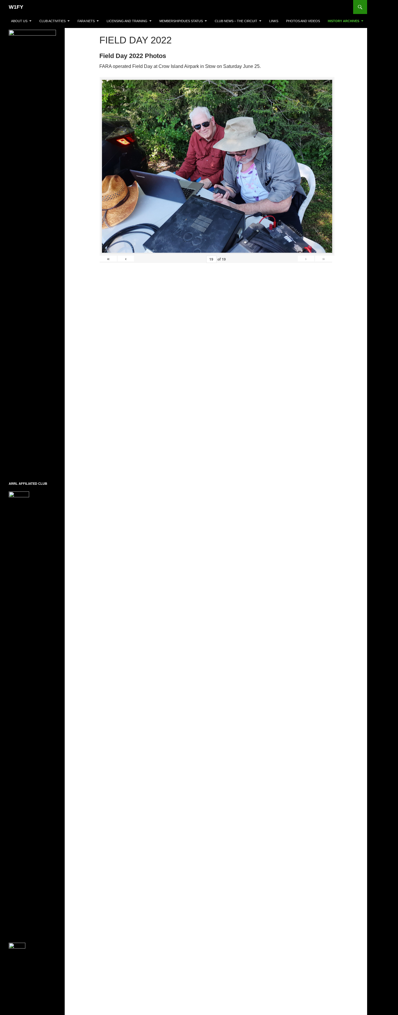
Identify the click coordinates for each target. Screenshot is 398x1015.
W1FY (16, 7)
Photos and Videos (303, 21)
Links (273, 21)
